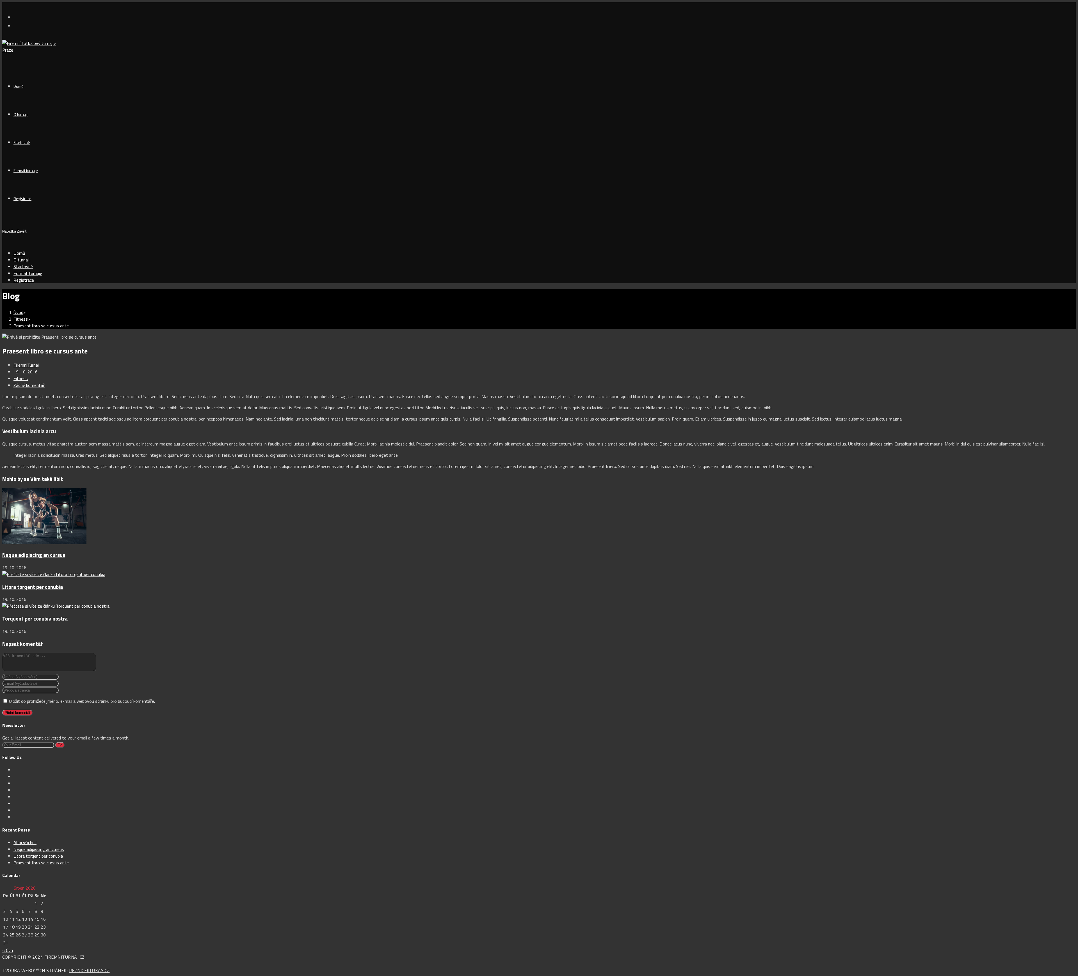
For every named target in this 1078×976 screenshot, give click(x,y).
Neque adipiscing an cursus (33, 555)
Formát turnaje (27, 273)
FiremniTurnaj (26, 365)
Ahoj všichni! (24, 842)
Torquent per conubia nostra (35, 619)
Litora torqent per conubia (32, 587)
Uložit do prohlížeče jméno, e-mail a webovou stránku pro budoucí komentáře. (82, 701)
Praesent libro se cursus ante (41, 325)
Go (60, 745)
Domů (19, 253)
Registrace (23, 280)
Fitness (20, 378)
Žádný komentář (29, 385)
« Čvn (7, 950)
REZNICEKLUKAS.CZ (89, 970)
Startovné (23, 266)
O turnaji (21, 259)
